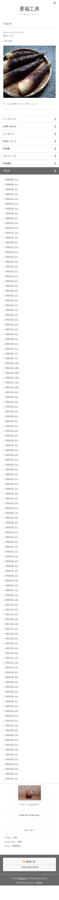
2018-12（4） (12, 547)
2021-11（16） (13, 387)
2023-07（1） (12, 295)
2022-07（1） (12, 349)
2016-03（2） (12, 706)
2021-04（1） (12, 416)
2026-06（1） (12, 184)
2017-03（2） (12, 648)
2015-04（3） (12, 759)
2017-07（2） (12, 629)
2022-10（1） (12, 334)
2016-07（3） (12, 687)
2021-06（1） (12, 406)
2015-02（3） (12, 769)
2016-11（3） (12, 667)
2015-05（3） (12, 754)
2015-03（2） (12, 764)
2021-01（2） (12, 431)
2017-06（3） (12, 634)
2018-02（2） (12, 595)
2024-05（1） (12, 252)
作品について (10, 141)
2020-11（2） (12, 440)
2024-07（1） (12, 247)
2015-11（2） (12, 725)
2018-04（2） (12, 585)
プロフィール (10, 156)
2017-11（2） (12, 609)
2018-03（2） (12, 590)
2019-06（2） (12, 522)
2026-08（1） (12, 179)
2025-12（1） (12, 199)
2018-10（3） (12, 556)
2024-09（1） (12, 242)
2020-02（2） (12, 484)
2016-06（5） (12, 691)
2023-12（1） (12, 271)
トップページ (10, 119)
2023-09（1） (12, 286)
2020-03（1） (12, 479)
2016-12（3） (12, 662)
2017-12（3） (12, 605)
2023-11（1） (12, 276)
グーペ (31, 883)
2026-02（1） (12, 194)
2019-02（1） (12, 537)
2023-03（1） (12, 315)
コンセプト (8, 134)
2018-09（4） (12, 561)
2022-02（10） (13, 373)
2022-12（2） (12, 324)
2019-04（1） (12, 532)
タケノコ (8, 35)
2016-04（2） (12, 701)
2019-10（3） (12, 503)
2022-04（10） (13, 363)
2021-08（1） (12, 397)
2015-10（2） (12, 730)
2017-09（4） (12, 619)
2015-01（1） (12, 774)
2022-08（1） (12, 344)
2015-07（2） (12, 745)
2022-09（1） (12, 339)
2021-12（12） (13, 382)
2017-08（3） (12, 624)
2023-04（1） (12, 310)
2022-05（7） (12, 358)
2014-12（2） (12, 778)
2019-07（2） (12, 518)
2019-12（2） (12, 493)
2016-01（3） (12, 716)
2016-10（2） (12, 672)
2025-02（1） (12, 223)
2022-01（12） (13, 377)
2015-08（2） (12, 740)
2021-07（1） (12, 402)
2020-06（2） (12, 464)
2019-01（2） (12, 542)
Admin (39, 883)
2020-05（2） (12, 469)
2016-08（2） (12, 682)
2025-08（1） (12, 208)
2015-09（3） (12, 735)
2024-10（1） (12, 237)
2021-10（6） (12, 392)
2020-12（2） (12, 435)
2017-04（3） (12, 643)
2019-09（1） (12, 508)
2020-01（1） (12, 489)
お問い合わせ (10, 126)
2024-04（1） (12, 257)
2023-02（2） (12, 320)
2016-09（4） (12, 677)
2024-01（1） (12, 266)
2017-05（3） (12, 638)
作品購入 (7, 163)
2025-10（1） (12, 204)
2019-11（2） (12, 498)
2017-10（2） (12, 614)
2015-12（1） (12, 720)
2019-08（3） (12, 513)
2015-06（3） (12, 749)
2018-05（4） (12, 580)
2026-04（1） (12, 189)
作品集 (6, 148)
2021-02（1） (12, 426)
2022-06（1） (12, 353)
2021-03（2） (12, 421)
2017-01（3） (12, 658)
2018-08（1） (12, 566)
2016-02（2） (12, 711)
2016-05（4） (12, 696)
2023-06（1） (12, 300)
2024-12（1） (12, 228)
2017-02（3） (12, 653)
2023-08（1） (12, 291)
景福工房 (29, 9)
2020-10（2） (12, 445)
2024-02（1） (12, 262)
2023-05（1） (12, 305)
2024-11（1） (12, 233)
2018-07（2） (12, 571)
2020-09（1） (12, 450)
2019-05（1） (12, 527)
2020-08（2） (12, 455)
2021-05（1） (12, 411)
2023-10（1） (12, 281)
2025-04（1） (12, 218)
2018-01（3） (12, 600)
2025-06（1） (12, 213)
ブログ (6, 171)
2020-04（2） (12, 474)
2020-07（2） (12, 460)
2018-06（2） (12, 576)
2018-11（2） (12, 551)
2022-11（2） (12, 329)
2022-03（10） (13, 368)
